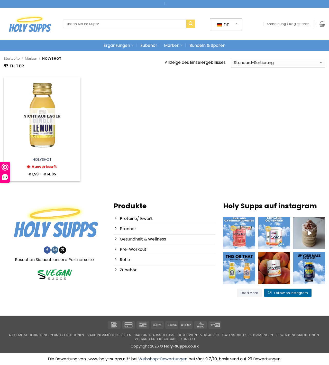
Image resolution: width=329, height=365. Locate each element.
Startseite (12, 58)
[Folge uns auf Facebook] (47, 250)
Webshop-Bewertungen (162, 359)
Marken (171, 45)
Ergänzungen (117, 45)
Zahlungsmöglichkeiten (109, 335)
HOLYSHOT (42, 159)
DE (226, 25)
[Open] (239, 233)
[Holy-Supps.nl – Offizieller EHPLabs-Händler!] (29, 24)
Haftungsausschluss (155, 335)
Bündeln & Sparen (207, 45)
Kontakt (188, 339)
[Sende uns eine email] (62, 250)
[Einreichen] (190, 24)
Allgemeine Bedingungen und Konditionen (46, 335)
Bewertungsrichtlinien (298, 335)
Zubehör (148, 45)
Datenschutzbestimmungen (247, 335)
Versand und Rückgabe (156, 339)
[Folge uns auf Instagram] (54, 250)
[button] (288, 24)
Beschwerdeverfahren (198, 335)
